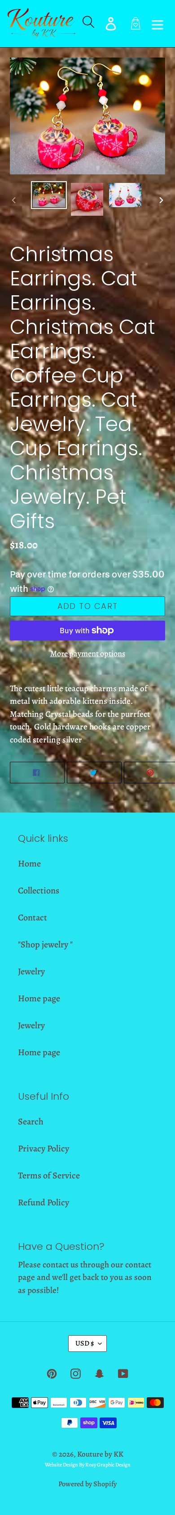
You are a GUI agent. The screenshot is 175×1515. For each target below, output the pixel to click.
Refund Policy (43, 1202)
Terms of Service (49, 1175)
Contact (32, 917)
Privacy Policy (43, 1148)
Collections (38, 890)
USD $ (84, 1343)
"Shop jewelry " (45, 944)
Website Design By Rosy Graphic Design (88, 1464)
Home (29, 863)
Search (31, 1121)
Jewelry (31, 971)
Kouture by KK (100, 1454)
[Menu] (157, 23)
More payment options (87, 653)
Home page (39, 998)
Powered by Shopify (87, 1484)
